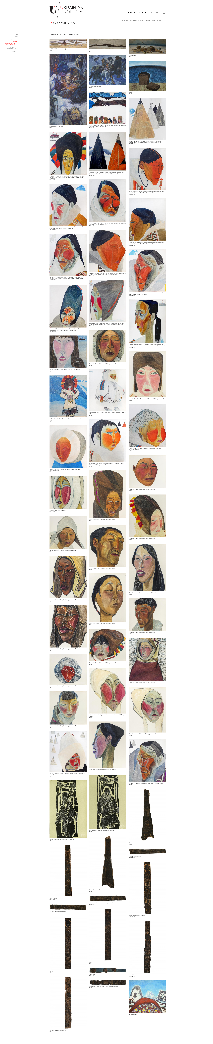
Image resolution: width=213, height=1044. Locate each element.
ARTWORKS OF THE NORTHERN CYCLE (10, 44)
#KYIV (131, 12)
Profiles (16, 36)
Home (16, 34)
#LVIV (142, 12)
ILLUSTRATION (12, 50)
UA (151, 12)
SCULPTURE (13, 47)
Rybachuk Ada (14, 39)
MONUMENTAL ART (11, 48)
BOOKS (14, 51)
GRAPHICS (13, 46)
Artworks (15, 41)
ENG (157, 12)
